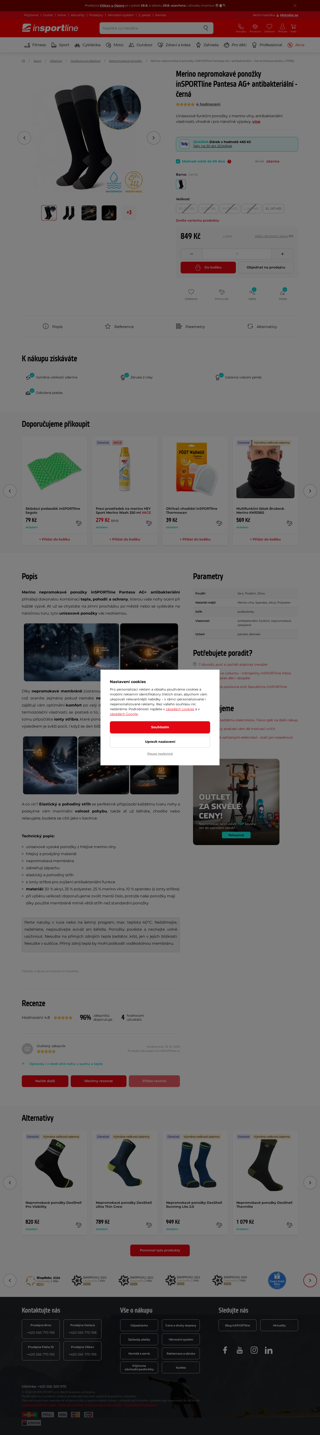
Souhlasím (160, 727)
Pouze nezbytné (160, 753)
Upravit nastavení (160, 742)
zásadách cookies (180, 709)
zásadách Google (124, 714)
